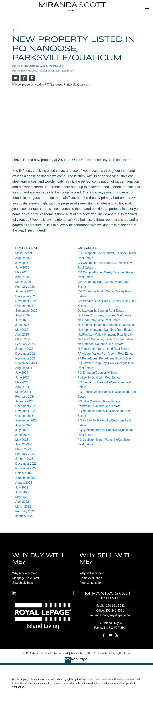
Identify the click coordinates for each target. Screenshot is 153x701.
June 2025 (22, 324)
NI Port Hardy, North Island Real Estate (103, 348)
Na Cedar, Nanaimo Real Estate (99, 320)
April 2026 (22, 277)
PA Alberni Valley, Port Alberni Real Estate (105, 353)
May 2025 (21, 329)
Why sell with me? (91, 573)
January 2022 (24, 516)
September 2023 (26, 420)
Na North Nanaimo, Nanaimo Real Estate (105, 329)
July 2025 (21, 320)
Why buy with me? (24, 573)
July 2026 (21, 262)
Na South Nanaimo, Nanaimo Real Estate (105, 339)
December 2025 (26, 296)
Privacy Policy (78, 653)
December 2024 (26, 353)
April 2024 (22, 387)
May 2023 (21, 439)
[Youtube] (110, 635)
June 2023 (22, 434)
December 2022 (26, 463)
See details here (121, 160)
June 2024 (22, 377)
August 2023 (23, 425)
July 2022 (21, 487)
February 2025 (25, 344)
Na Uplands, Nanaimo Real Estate (100, 344)
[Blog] (116, 635)
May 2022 (21, 497)
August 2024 (23, 368)
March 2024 (23, 391)
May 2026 (21, 272)
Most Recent (23, 253)
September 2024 (26, 363)
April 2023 (22, 444)
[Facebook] (103, 635)
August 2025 (23, 315)
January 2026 (24, 291)
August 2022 (23, 482)
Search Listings (22, 582)
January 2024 (24, 401)
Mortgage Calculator (25, 578)
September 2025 (26, 310)
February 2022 (25, 511)
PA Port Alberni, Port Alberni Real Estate (104, 358)
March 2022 (23, 506)
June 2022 (22, 492)
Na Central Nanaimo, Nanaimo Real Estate (106, 324)
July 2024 (21, 372)
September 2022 (26, 477)
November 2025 (26, 301)
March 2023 (23, 449)
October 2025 (24, 305)
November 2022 (26, 468)
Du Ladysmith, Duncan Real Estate (101, 310)
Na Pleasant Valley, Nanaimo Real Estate (105, 334)
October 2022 (24, 473)
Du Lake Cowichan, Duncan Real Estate (104, 315)
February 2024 (25, 396)
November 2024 (26, 358)
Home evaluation (90, 578)
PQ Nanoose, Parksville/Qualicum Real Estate (48, 70)
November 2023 (26, 410)
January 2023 (24, 458)
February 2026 (25, 286)
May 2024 (21, 382)
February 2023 (25, 453)
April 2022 (22, 501)
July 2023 (21, 430)
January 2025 (24, 348)
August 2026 (23, 258)
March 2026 (23, 281)
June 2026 (22, 267)
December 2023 (26, 406)
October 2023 (24, 415)
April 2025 (22, 334)
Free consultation (90, 582)
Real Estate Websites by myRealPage (109, 653)
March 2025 (23, 339)
